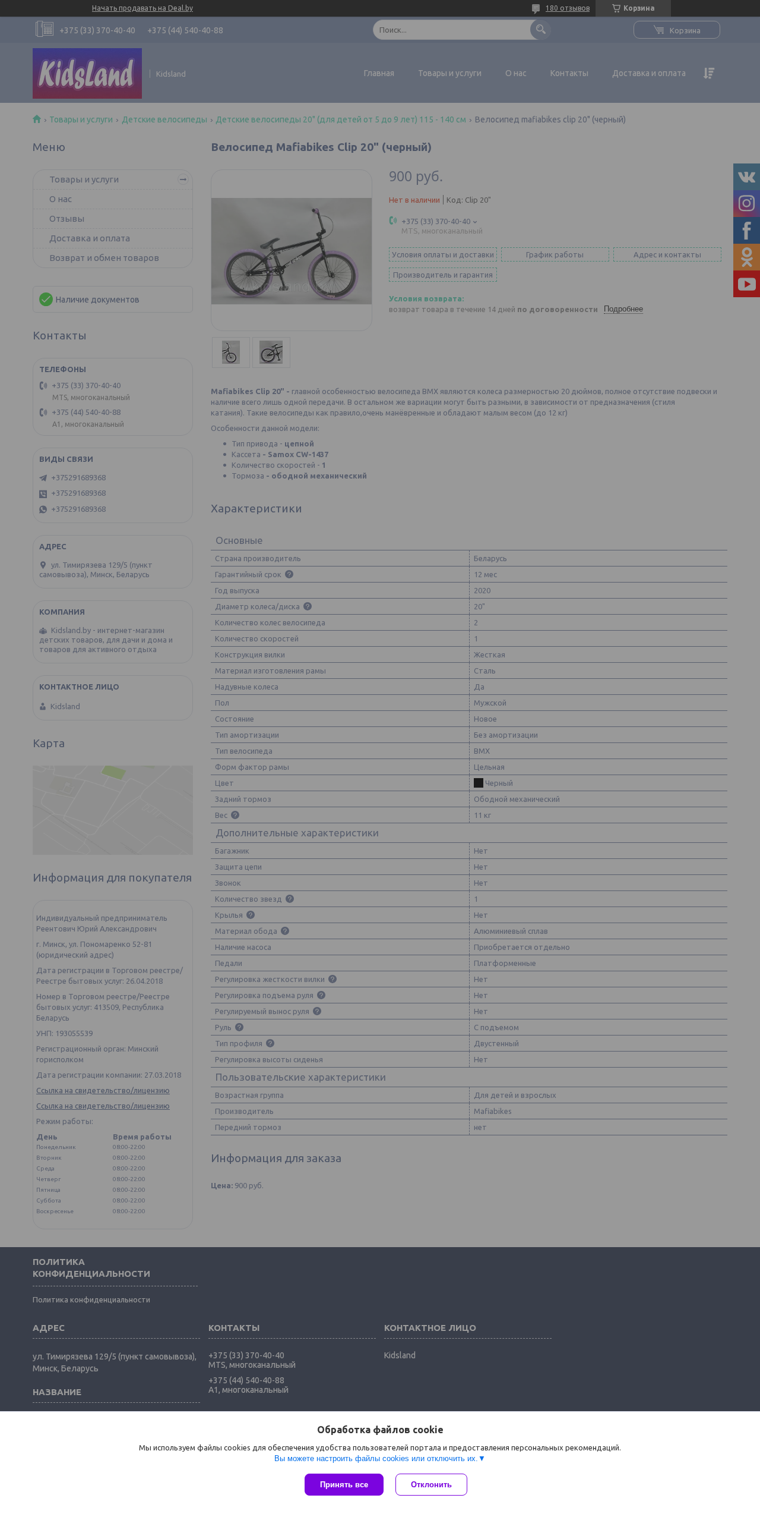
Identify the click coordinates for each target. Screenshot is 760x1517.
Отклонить (431, 1484)
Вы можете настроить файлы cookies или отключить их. (376, 1458)
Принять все (344, 1484)
